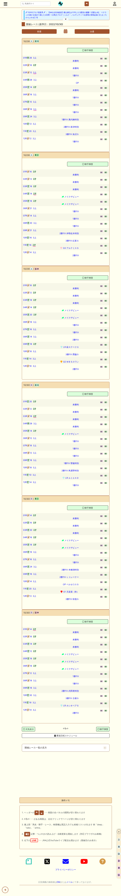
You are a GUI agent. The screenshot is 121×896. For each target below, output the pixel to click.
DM (58, 882)
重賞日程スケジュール (66, 735)
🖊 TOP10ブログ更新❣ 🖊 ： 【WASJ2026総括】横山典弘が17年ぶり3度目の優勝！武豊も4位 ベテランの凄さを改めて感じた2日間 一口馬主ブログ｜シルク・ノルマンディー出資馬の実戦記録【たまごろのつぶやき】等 (66, 15)
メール (69, 882)
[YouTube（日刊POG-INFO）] (84, 861)
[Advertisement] (65, 774)
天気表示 (30, 729)
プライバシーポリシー (65, 869)
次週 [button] (92, 31)
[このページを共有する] (5, 890)
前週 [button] (39, 31)
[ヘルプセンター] (102, 861)
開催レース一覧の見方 (36, 747)
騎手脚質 (89, 50)
